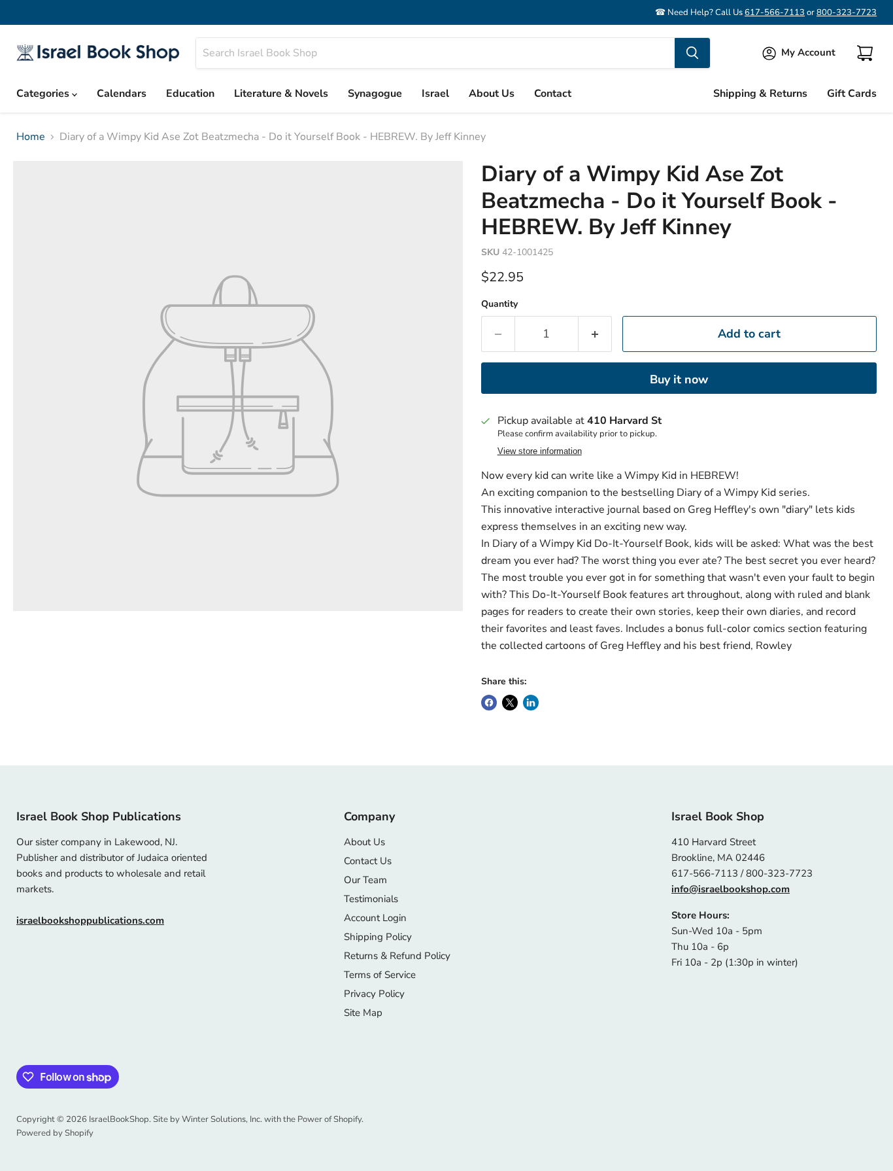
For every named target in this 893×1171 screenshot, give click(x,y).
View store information (539, 451)
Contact (552, 93)
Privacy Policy (374, 993)
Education (190, 93)
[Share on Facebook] (489, 702)
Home (30, 137)
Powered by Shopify (54, 1133)
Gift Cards (852, 93)
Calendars (121, 93)
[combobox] (435, 53)
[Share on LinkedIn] (531, 702)
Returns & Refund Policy (397, 955)
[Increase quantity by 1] (595, 334)
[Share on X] (510, 702)
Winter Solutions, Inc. (222, 1119)
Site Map (363, 1012)
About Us (491, 93)
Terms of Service (380, 974)
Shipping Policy (378, 936)
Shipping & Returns (760, 93)
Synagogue (375, 93)
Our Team (365, 879)
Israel (435, 93)
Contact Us (368, 860)
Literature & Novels (281, 93)
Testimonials (371, 898)
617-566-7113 (775, 12)
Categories (44, 93)
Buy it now (679, 379)
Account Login (375, 917)
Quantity (499, 304)
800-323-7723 (847, 12)
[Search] (692, 53)
